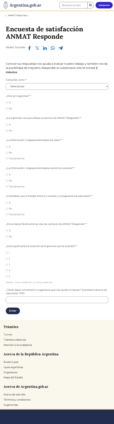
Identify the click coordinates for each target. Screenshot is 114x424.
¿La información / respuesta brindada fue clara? (34, 140)
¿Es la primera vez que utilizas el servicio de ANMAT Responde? (43, 118)
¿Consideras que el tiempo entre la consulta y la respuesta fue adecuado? (49, 196)
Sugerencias (11, 405)
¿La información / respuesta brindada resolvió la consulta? (40, 168)
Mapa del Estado (13, 377)
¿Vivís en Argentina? (18, 96)
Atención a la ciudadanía (18, 345)
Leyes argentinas (13, 367)
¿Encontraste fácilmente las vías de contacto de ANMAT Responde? (46, 224)
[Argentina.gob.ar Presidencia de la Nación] (21, 5)
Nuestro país (11, 362)
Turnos (8, 334)
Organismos (10, 372)
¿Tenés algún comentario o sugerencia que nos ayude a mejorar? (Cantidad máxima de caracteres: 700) (56, 292)
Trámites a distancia (15, 339)
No (10, 108)
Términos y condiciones (17, 399)
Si (10, 102)
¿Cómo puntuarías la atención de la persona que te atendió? (41, 246)
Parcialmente (16, 158)
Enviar (12, 310)
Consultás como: (16, 79)
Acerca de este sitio (15, 394)
